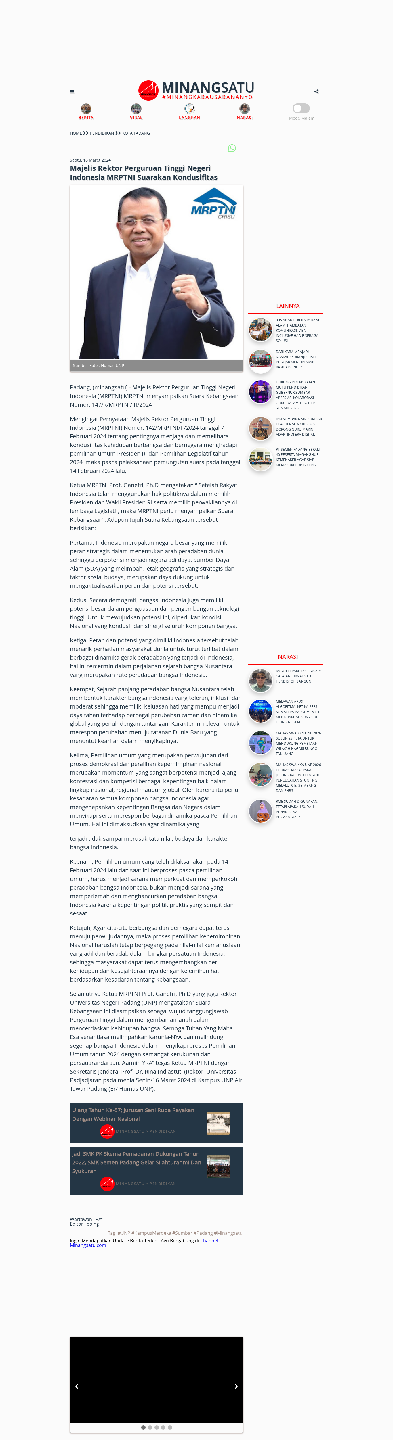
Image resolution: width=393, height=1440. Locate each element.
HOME (76, 133)
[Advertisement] (196, 40)
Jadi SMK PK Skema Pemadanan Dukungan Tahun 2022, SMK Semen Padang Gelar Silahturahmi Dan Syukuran (136, 1162)
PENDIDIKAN (102, 133)
